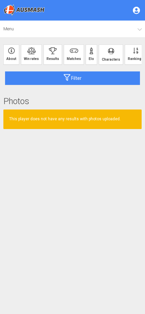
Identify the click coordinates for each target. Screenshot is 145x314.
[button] (136, 10)
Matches (74, 59)
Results (53, 59)
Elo (91, 59)
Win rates (31, 59)
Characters (111, 59)
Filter (76, 78)
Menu (8, 28)
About (11, 59)
